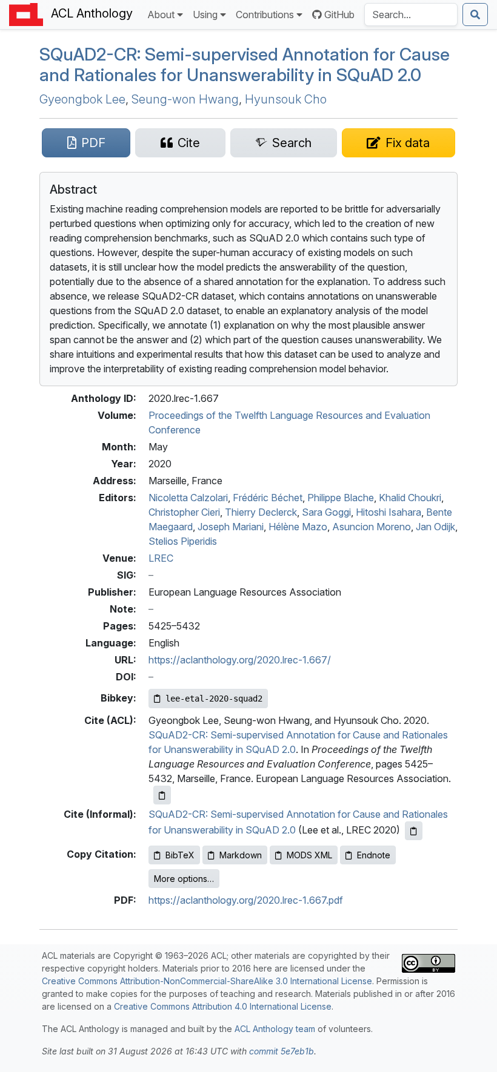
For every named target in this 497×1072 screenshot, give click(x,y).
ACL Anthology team (275, 1029)
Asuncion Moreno (371, 527)
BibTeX (180, 855)
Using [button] (205, 14)
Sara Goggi (326, 512)
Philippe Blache (340, 498)
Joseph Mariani (231, 527)
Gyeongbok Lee (82, 99)
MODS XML (309, 855)
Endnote (373, 855)
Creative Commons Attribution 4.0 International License (223, 1006)
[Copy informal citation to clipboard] (413, 830)
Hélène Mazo (298, 527)
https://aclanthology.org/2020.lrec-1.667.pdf (245, 900)
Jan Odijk (435, 527)
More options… (184, 878)
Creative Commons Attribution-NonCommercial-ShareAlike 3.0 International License (207, 981)
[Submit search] (475, 14)
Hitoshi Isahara (388, 512)
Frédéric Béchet (267, 498)
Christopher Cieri (184, 512)
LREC (160, 558)
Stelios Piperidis (182, 541)
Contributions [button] (265, 14)
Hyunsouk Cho (286, 99)
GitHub (339, 14)
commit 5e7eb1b (281, 1051)
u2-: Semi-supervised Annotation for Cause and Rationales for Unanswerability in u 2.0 (244, 64)
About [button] (161, 14)
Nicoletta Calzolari (188, 498)
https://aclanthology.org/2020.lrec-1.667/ (239, 660)
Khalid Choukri (410, 498)
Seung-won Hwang (185, 99)
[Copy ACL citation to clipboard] (162, 795)
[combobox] (411, 14)
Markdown (240, 855)
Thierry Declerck (261, 512)
